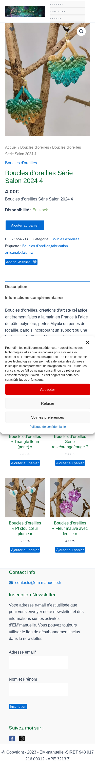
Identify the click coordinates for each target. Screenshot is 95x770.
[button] (87, 342)
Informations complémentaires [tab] (34, 297)
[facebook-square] (13, 738)
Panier (56, 18)
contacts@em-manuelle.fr (38, 582)
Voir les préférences (47, 417)
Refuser (47, 403)
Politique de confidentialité (47, 427)
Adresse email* (22, 652)
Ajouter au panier (25, 225)
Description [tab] (16, 287)
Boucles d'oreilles (34, 147)
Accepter (47, 389)
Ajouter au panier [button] (25, 463)
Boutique (58, 11)
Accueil (57, 4)
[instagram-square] (23, 738)
